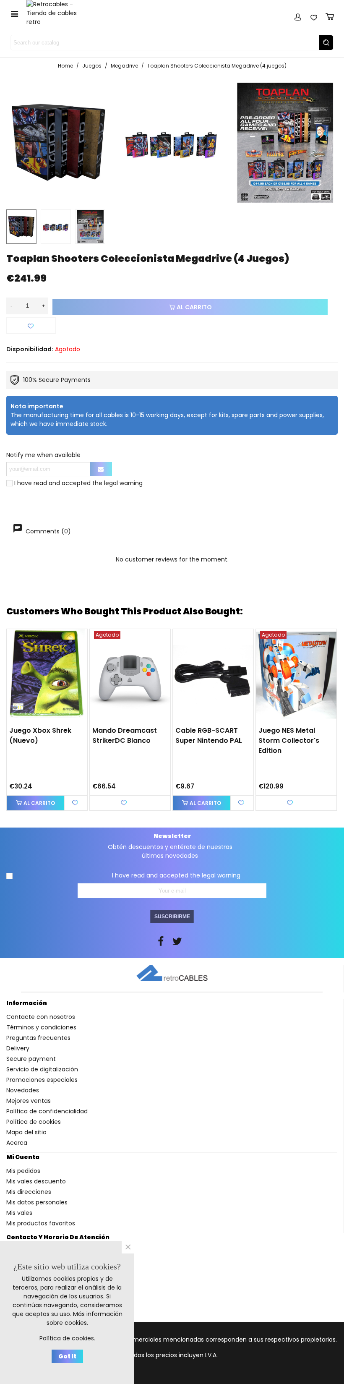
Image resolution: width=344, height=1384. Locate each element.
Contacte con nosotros (40, 1017)
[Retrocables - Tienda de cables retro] (56, 13)
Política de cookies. (67, 1338)
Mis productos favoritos (40, 1223)
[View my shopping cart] (330, 16)
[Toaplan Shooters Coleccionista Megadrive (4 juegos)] (172, 143)
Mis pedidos (23, 1171)
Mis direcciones (28, 1192)
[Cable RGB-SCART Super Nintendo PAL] (213, 675)
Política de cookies (33, 1122)
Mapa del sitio (26, 1132)
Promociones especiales (42, 1080)
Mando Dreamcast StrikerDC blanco (124, 735)
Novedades (22, 1090)
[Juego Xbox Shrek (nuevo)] (47, 675)
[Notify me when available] (101, 469)
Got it (67, 1356)
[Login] (298, 16)
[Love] (31, 325)
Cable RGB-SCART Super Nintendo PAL (208, 735)
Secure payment (31, 1059)
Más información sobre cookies (84, 1318)
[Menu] (14, 13)
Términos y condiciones (41, 1027)
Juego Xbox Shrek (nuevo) (40, 735)
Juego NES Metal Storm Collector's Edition (288, 740)
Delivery (17, 1048)
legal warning (123, 483)
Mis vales (19, 1213)
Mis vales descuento (36, 1181)
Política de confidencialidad (47, 1111)
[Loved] (314, 16)
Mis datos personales (37, 1202)
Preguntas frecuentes (38, 1038)
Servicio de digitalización (42, 1069)
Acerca (16, 1143)
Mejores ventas (28, 1101)
